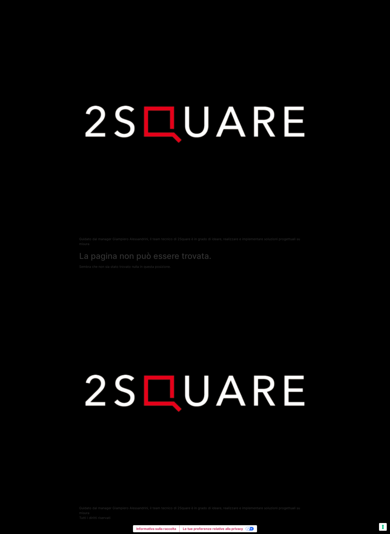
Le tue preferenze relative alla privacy (213, 529)
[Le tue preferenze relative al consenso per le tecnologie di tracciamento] (383, 527)
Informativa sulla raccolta (156, 529)
